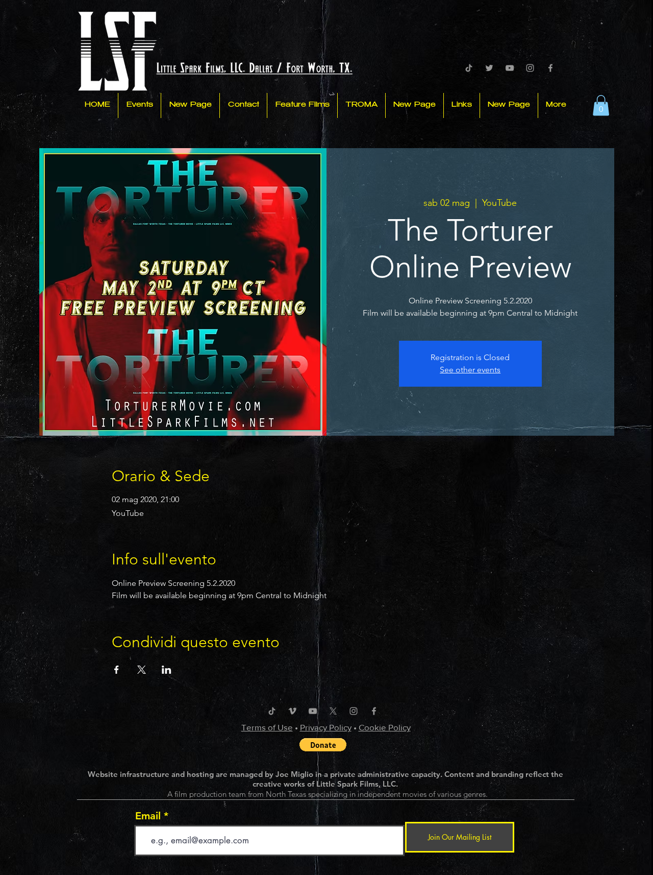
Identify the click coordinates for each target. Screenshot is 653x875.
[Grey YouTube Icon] (510, 68)
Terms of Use (267, 727)
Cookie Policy (385, 727)
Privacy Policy (325, 727)
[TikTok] (469, 68)
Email (148, 816)
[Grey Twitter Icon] (489, 68)
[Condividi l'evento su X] (141, 670)
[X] (333, 711)
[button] (601, 105)
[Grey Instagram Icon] (530, 68)
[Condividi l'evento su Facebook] (116, 670)
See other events (470, 369)
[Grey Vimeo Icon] (292, 711)
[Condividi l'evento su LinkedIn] (166, 670)
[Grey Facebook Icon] (550, 68)
